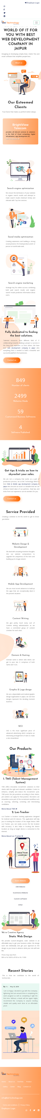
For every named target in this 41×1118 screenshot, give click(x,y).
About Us (12, 1082)
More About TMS (9, 809)
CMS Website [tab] (20, 887)
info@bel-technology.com (12, 1098)
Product (29, 1082)
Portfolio (20, 1082)
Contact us (11, 360)
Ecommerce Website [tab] (20, 893)
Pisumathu (9, 987)
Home (4, 1082)
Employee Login (33, 3)
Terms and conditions (10, 1105)
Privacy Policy (25, 1105)
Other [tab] (20, 905)
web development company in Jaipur (21, 348)
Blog (19, 1087)
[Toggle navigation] (36, 23)
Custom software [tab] (20, 899)
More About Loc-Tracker (12, 836)
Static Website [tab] (20, 881)
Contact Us (27, 1087)
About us (18, 63)
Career (12, 1087)
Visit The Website (12, 139)
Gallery (5, 1087)
